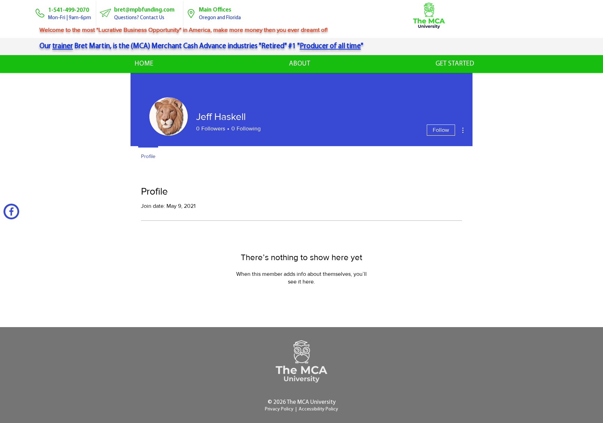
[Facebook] (11, 211)
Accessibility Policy (318, 409)
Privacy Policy (279, 409)
